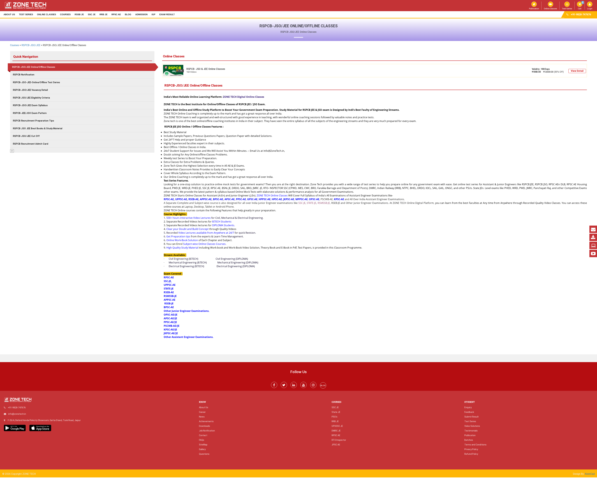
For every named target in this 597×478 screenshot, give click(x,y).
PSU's (334, 416)
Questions (204, 454)
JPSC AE (336, 444)
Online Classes (550, 8)
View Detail (577, 71)
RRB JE (103, 14)
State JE (336, 412)
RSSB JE (79, 14)
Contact (203, 435)
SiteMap (203, 444)
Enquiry (468, 407)
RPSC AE (116, 14)
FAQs (201, 440)
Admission (141, 14)
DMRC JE (336, 430)
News (202, 416)
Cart (580, 6)
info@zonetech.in (17, 414)
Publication (534, 8)
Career (202, 412)
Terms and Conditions (475, 444)
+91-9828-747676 (581, 14)
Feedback (469, 412)
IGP (153, 14)
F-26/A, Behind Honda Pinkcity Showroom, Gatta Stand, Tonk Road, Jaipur (44, 420)
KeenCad (590, 473)
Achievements (206, 421)
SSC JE (91, 14)
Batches (468, 440)
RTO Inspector (339, 440)
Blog (128, 14)
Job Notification (207, 430)
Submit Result (471, 416)
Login (589, 8)
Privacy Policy (471, 449)
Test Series (567, 8)
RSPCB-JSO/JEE (30, 45)
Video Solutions (472, 426)
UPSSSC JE (337, 426)
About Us (9, 14)
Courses (65, 14)
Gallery (202, 449)
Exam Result (167, 14)
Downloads (204, 426)
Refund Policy (471, 454)
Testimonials (471, 430)
